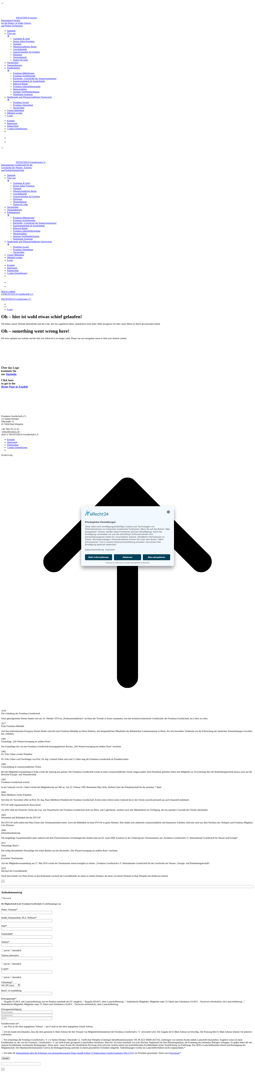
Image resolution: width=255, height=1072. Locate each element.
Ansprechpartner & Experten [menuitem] (26, 52)
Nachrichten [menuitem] (12, 62)
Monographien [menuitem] (20, 89)
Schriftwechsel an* (10, 1023)
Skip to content (8, 291)
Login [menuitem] (10, 115)
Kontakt (11, 120)
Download (174, 1053)
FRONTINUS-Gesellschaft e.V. (16, 299)
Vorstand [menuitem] (17, 44)
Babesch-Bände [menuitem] (20, 84)
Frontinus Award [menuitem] (21, 102)
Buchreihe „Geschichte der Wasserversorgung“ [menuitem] (35, 78)
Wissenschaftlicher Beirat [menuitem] (24, 46)
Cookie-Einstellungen (17, 128)
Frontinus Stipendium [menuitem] (23, 105)
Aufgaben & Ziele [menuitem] (21, 38)
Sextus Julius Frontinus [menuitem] (24, 41)
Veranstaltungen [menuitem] (14, 65)
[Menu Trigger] (2, 3)
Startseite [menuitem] (11, 30)
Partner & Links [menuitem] (20, 60)
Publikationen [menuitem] (13, 69)
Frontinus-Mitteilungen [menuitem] (23, 73)
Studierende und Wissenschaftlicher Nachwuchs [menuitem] (29, 98)
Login (10, 309)
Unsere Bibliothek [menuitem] (15, 110)
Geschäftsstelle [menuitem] (20, 49)
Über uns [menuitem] (11, 34)
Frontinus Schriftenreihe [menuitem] (24, 76)
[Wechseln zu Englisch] (9, 142)
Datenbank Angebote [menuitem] (23, 94)
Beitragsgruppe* (9, 998)
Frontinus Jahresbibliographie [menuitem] (26, 86)
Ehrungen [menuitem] (17, 54)
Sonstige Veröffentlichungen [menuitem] (26, 92)
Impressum (12, 123)
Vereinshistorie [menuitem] (20, 57)
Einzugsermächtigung (11, 1009)
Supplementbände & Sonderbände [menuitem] (29, 81)
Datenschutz (13, 126)
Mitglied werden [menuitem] (14, 113)
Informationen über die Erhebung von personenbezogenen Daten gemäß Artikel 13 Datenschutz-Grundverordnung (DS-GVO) (75, 1053)
